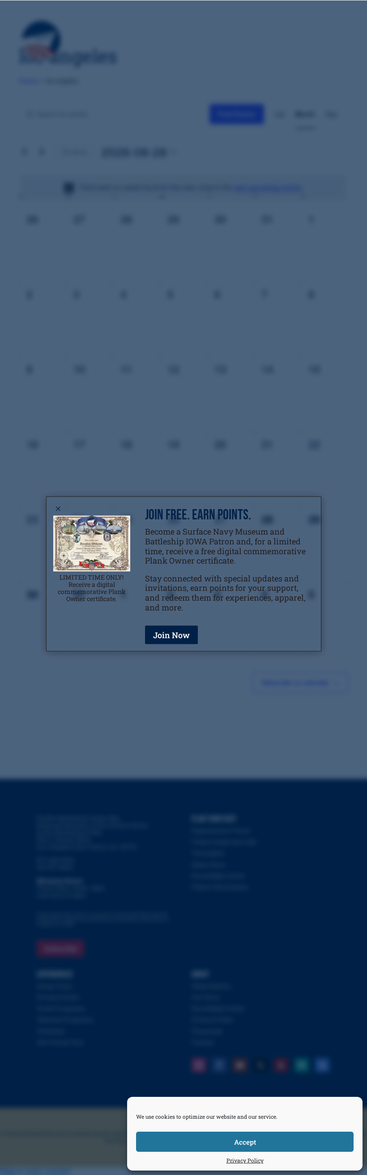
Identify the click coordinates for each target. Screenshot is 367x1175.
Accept (245, 1141)
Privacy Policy (245, 1160)
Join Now (171, 634)
